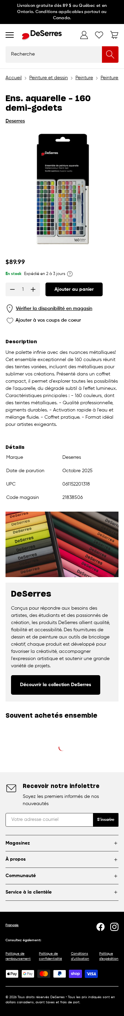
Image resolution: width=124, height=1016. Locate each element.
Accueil (14, 77)
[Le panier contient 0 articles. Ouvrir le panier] (114, 35)
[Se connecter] (84, 35)
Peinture (84, 77)
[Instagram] (114, 927)
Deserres (15, 121)
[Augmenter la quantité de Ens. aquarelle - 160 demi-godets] (33, 289)
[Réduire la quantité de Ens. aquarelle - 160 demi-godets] (12, 289)
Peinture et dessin (48, 77)
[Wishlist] (99, 35)
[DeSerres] (42, 35)
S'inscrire (105, 820)
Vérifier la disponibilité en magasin (54, 308)
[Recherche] (110, 54)
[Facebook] (100, 927)
